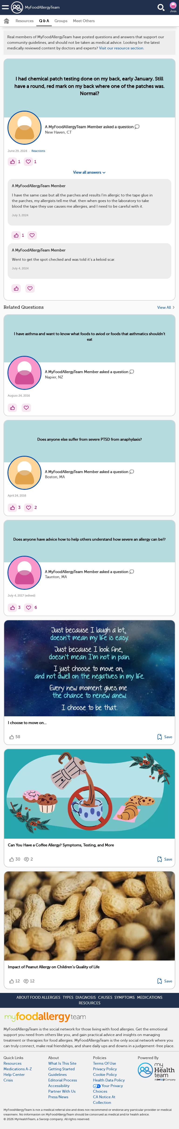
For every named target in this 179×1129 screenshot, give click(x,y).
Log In (106, 357)
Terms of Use (104, 330)
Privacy (76, 343)
